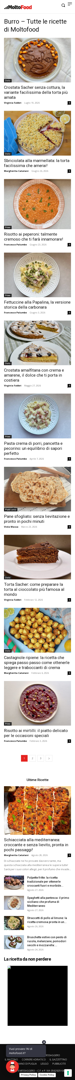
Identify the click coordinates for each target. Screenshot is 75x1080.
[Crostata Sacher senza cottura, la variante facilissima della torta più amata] (37, 60)
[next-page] (49, 758)
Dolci (7, 80)
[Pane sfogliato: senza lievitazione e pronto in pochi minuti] (37, 489)
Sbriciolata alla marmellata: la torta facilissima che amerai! (36, 163)
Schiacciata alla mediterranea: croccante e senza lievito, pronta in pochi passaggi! (36, 844)
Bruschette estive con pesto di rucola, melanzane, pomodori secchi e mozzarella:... (47, 941)
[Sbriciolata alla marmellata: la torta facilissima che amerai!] (37, 133)
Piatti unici (10, 509)
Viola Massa (11, 526)
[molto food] (18, 7)
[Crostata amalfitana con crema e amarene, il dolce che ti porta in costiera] (37, 343)
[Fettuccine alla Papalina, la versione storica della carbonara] (37, 275)
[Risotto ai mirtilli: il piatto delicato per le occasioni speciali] (37, 703)
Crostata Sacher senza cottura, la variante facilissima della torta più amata (36, 92)
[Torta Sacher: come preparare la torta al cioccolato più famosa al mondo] (37, 557)
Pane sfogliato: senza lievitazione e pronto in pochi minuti (37, 519)
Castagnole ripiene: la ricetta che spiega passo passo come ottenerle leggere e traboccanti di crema (37, 662)
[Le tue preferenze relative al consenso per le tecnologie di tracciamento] (68, 1073)
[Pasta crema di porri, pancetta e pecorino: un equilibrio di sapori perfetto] (37, 416)
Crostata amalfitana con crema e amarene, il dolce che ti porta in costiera (34, 375)
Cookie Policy (47, 1074)
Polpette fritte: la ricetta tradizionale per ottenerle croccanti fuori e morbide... (45, 881)
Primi (7, 227)
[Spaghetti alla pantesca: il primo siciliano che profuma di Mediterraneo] (14, 903)
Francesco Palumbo (15, 244)
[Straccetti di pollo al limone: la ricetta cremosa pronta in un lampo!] (14, 923)
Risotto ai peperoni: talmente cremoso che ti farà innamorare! (33, 237)
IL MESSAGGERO (51, 1055)
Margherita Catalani (16, 170)
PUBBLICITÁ (59, 1063)
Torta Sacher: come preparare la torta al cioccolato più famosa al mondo (34, 589)
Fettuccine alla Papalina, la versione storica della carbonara (37, 305)
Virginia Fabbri (12, 102)
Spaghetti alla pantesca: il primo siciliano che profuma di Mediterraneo (48, 901)
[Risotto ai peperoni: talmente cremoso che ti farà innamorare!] (37, 204)
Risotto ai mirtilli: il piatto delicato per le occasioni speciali (36, 733)
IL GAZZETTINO (58, 1059)
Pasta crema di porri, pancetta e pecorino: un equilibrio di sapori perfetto (33, 448)
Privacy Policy (28, 1074)
